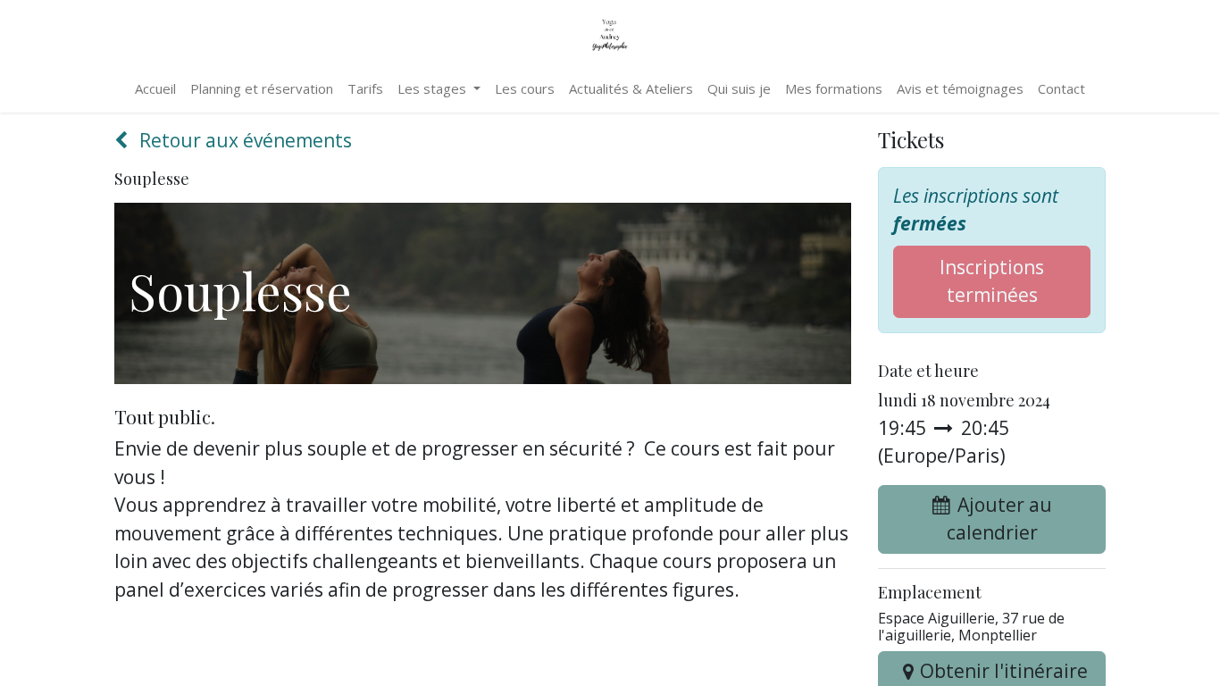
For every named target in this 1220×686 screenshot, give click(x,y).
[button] (992, 519)
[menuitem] (155, 88)
